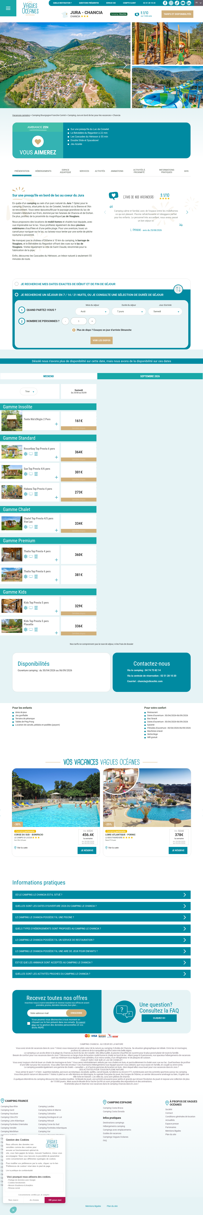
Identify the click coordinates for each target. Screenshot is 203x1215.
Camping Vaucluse (9, 1113)
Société (168, 1109)
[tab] (22, 171)
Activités (100, 171)
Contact (169, 1113)
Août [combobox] (83, 311)
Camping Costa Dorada (114, 1111)
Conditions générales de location (180, 1116)
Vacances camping (21, 115)
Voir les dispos (101, 340)
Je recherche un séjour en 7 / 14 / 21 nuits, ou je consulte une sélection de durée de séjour (92, 295)
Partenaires (170, 1127)
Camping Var (44, 1131)
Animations (117, 171)
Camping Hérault (46, 1121)
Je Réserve (87, 850)
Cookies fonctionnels (16, 1183)
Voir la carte (22, 848)
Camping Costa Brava (113, 1108)
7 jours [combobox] (120, 311)
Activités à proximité (139, 171)
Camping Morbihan (9, 1131)
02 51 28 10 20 (149, 3)
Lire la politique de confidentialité (19, 1170)
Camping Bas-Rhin (9, 1106)
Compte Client (129, 3)
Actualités (170, 1120)
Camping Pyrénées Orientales (14, 1124)
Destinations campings (113, 1122)
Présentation (22, 171)
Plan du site (170, 1134)
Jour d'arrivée (165, 305)
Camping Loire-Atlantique (12, 1121)
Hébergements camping (114, 1126)
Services (84, 171)
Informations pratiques (166, 171)
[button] (13, 1210)
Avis (186, 171)
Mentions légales (173, 1131)
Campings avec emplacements (117, 1130)
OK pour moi (55, 1200)
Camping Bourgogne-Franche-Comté (49, 115)
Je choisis (34, 1200)
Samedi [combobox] (157, 311)
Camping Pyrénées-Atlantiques (52, 1128)
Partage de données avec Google (22, 1180)
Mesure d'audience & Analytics (20, 1185)
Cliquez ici (159, 1018)
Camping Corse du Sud (48, 1124)
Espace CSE (111, 3)
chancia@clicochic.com (150, 681)
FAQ (105, 1140)
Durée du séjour (129, 305)
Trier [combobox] (27, 391)
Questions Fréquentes (89, 3)
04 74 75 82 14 (153, 670)
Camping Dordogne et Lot (50, 1117)
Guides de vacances (112, 1133)
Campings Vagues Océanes (115, 1137)
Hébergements (43, 171)
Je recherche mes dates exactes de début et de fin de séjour (68, 284)
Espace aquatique (65, 171)
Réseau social (14, 1188)
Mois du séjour (92, 305)
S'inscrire (76, 1013)
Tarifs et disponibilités (177, 14)
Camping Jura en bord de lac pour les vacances (89, 115)
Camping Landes (46, 1106)
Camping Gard (7, 1110)
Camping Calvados (47, 1113)
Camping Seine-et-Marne (49, 1110)
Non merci (13, 1200)
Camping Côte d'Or (9, 1117)
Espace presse (172, 1123)
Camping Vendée (8, 1128)
